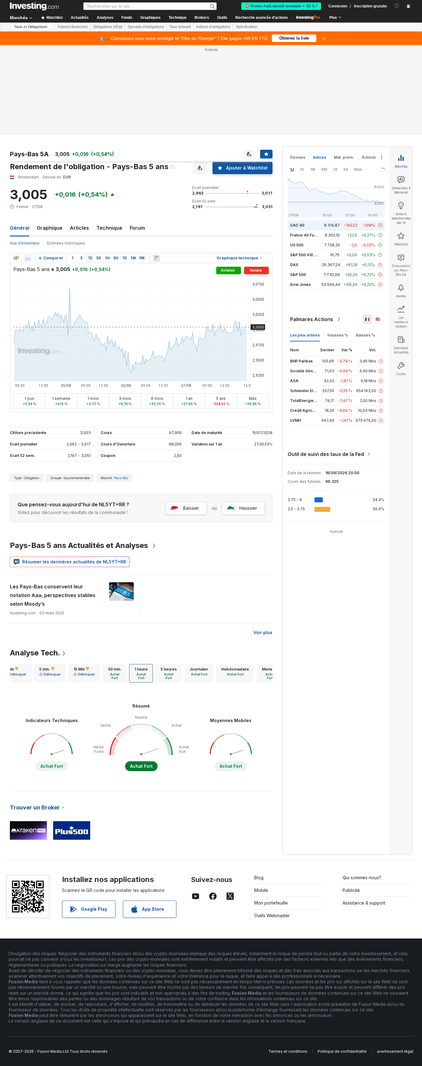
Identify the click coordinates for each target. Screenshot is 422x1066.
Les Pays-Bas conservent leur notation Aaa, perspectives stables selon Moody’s (52, 595)
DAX (294, 264)
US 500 (296, 245)
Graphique (49, 228)
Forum (137, 228)
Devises (297, 157)
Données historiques (66, 243)
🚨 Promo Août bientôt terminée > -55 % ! (281, 6)
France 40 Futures (306, 235)
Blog (259, 877)
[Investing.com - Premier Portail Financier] (34, 6)
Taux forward (180, 27)
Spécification (246, 27)
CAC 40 (297, 225)
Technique (109, 228)
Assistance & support (364, 902)
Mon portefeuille (271, 902)
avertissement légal (395, 1051)
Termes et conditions (287, 1051)
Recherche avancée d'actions (261, 17)
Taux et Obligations (31, 27)
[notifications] (396, 6)
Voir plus (262, 632)
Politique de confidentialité (342, 1051)
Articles (79, 228)
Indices (319, 157)
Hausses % (337, 335)
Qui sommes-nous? (362, 877)
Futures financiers (73, 27)
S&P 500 (298, 274)
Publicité (351, 890)
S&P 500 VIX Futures (309, 255)
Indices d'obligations (213, 27)
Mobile (261, 890)
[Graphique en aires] (27, 258)
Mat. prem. (344, 157)
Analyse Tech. (35, 652)
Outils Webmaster (272, 915)
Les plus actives (305, 335)
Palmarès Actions (311, 319)
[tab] (50, 673)
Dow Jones (300, 284)
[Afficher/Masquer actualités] (156, 258)
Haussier (248, 508)
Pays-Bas (121, 478)
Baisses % (365, 335)
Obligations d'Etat (107, 27)
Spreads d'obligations (146, 27)
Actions (369, 157)
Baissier (191, 508)
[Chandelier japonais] (16, 258)
